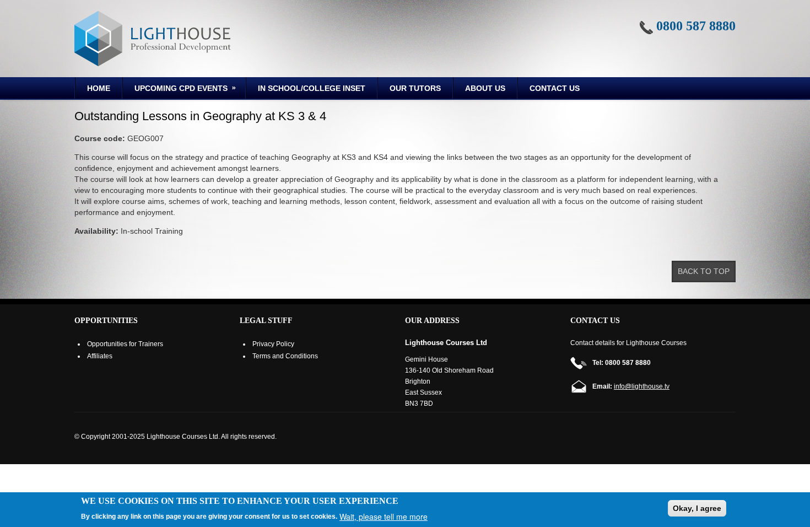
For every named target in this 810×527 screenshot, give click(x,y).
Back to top (704, 271)
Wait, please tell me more (383, 516)
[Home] (152, 38)
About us (485, 88)
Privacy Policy (273, 344)
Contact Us (555, 88)
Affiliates (99, 356)
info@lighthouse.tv (641, 386)
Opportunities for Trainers (125, 344)
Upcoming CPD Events (175, 90)
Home (98, 88)
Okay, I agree (697, 508)
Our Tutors (415, 88)
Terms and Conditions (285, 356)
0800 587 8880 (696, 26)
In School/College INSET (311, 88)
